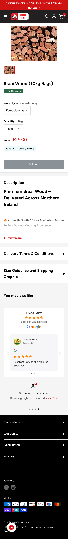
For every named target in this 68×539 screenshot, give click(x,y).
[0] (61, 16)
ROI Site (33, 8)
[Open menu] (5, 16)
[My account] (54, 16)
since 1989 (52, 398)
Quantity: (13, 121)
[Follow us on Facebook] (6, 487)
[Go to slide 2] (34, 373)
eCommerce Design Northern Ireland (23, 527)
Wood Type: (20, 103)
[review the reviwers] (15, 350)
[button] (11, 528)
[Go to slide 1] (31, 373)
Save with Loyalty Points (19, 148)
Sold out (34, 164)
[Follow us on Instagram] (13, 487)
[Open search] (47, 16)
